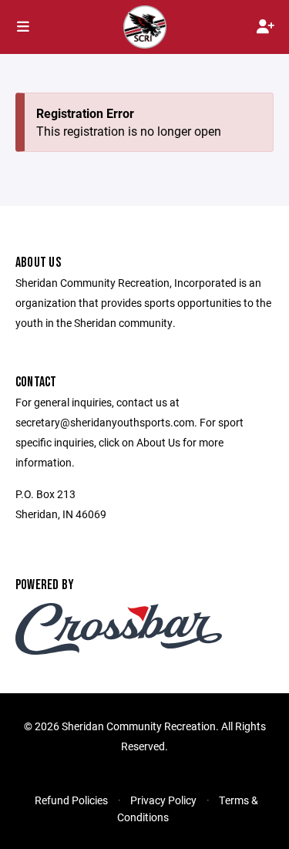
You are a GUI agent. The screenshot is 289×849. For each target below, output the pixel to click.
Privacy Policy (163, 800)
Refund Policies (71, 800)
